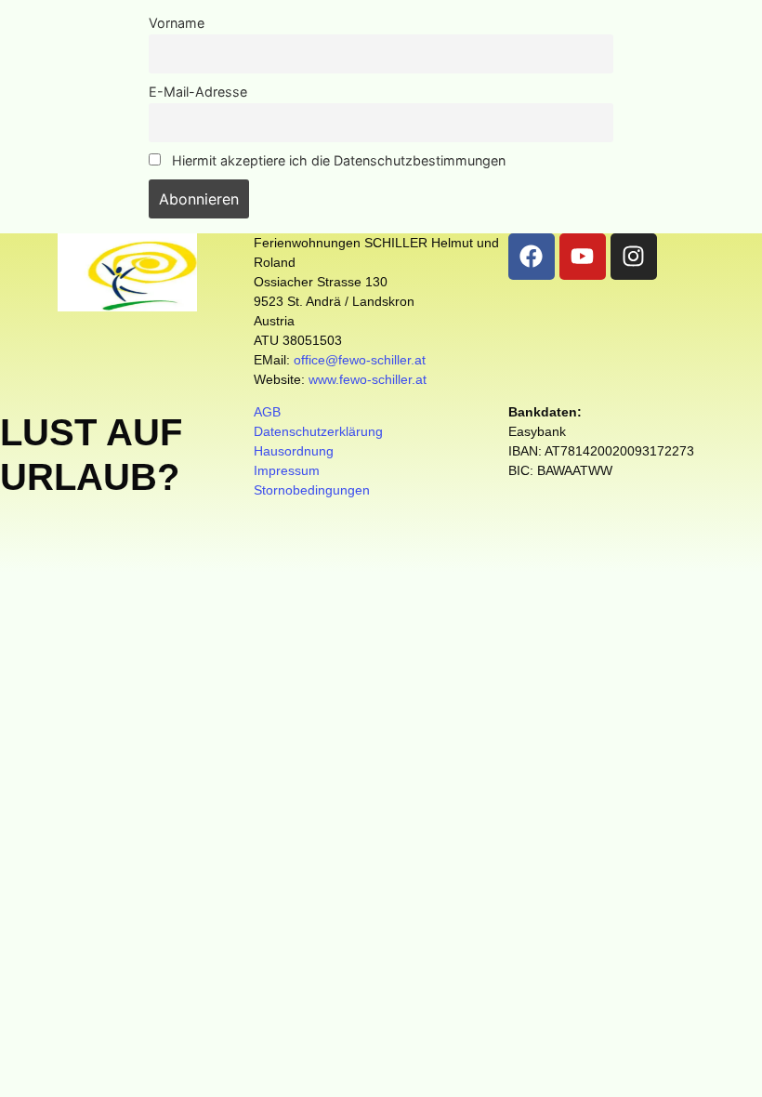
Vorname (176, 23)
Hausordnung (294, 450)
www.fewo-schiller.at (368, 379)
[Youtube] (582, 256)
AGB (267, 411)
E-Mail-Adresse (198, 91)
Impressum (287, 470)
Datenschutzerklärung (318, 431)
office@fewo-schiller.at (360, 359)
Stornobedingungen (312, 489)
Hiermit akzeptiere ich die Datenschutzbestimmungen (337, 160)
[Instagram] (634, 256)
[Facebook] (531, 256)
